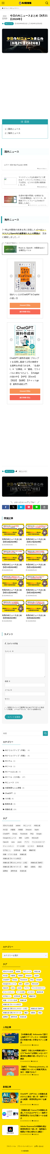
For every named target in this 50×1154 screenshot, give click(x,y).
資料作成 (14, 871)
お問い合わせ (38, 1146)
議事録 (5, 871)
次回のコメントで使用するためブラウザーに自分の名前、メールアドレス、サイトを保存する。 (25, 708)
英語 (40, 867)
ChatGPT (10, 793)
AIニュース (9, 23)
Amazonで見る (25, 305)
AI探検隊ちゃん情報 (14, 788)
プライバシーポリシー (25, 1146)
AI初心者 (37, 825)
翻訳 (26, 867)
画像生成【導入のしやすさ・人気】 (15, 863)
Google (39, 834)
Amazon (29, 830)
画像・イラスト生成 (10, 854)
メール (8, 690)
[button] (5, 507)
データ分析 (21, 846)
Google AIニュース (9, 838)
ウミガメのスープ (38, 842)
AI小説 (5, 830)
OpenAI (5, 842)
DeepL (15, 834)
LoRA (27, 838)
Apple (37, 830)
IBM (20, 838)
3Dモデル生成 (8, 825)
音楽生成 (23, 871)
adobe (18, 825)
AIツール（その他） (15, 777)
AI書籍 (13, 830)
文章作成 (17, 850)
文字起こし (7, 850)
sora (12, 842)
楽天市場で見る (25, 312)
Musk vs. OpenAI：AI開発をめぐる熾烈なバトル (32, 249)
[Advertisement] (25, 86)
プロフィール (11, 1146)
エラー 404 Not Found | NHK (15, 165)
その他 (9, 798)
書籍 (24, 850)
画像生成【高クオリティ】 (12, 867)
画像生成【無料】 (37, 863)
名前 (7, 681)
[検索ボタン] (47, 3)
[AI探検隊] (25, 3)
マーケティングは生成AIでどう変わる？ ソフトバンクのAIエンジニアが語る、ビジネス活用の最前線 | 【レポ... (32, 181)
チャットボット (8, 846)
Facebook (23, 834)
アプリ (26, 842)
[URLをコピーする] (44, 507)
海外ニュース (14, 133)
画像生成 (10, 809)
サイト (7, 699)
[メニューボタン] (3, 3)
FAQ (31, 834)
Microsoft (35, 838)
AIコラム (10, 761)
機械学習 (32, 850)
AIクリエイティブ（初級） (17, 756)
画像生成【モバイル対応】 (12, 858)
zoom (19, 842)
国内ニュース (14, 129)
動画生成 (10, 804)
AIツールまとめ (13, 772)
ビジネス (31, 846)
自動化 (33, 867)
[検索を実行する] (45, 733)
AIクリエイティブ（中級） (17, 750)
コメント (9, 651)
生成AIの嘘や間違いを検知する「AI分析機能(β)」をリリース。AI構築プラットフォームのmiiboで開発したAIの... (32, 199)
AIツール (10, 766)
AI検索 (20, 830)
